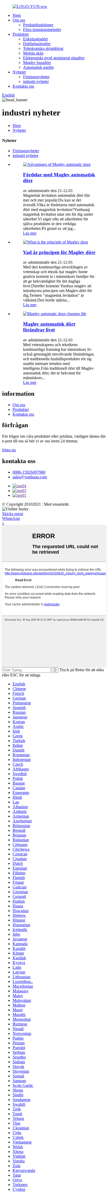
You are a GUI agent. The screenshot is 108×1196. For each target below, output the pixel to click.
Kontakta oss (23, 86)
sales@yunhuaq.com (30, 477)
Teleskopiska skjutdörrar (43, 48)
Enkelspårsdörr (35, 39)
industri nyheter (36, 81)
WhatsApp (11, 518)
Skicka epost (12, 513)
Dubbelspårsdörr (37, 43)
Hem (17, 15)
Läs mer (29, 233)
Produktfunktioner (38, 25)
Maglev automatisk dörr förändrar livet (49, 326)
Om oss (19, 20)
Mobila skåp (33, 53)
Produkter (21, 34)
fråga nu (9, 450)
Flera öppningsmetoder (42, 29)
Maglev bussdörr (37, 62)
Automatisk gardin (38, 67)
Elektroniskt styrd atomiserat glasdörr (53, 58)
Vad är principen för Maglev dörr (59, 252)
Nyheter (19, 72)
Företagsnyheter (36, 77)
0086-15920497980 (29, 472)
